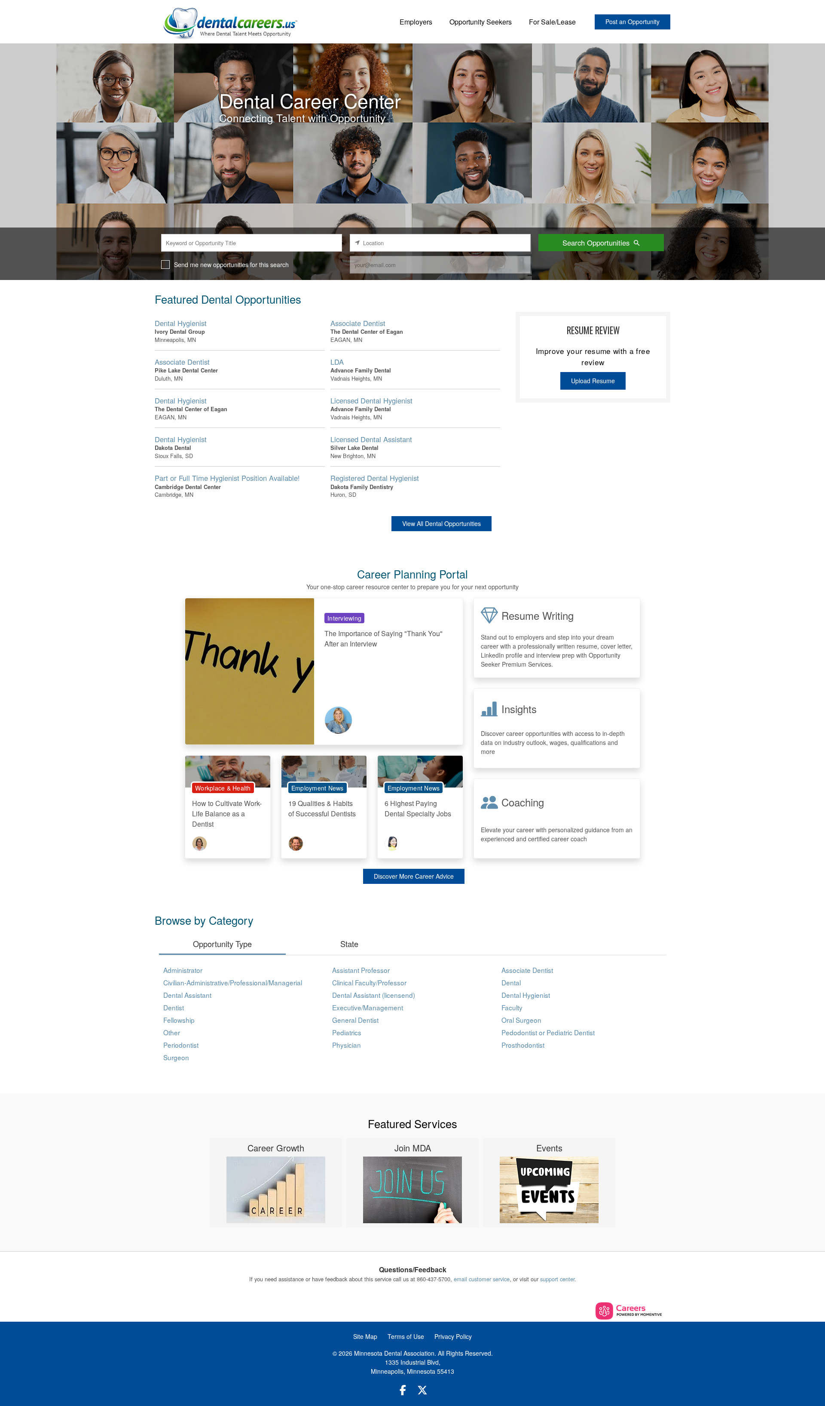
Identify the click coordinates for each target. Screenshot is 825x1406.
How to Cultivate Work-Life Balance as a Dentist (227, 813)
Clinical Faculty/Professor (369, 982)
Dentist (173, 1007)
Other (171, 1032)
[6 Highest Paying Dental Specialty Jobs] (420, 770)
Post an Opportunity (632, 21)
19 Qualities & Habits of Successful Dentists (322, 808)
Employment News (317, 788)
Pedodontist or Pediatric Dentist (548, 1032)
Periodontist (181, 1044)
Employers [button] (416, 22)
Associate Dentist (527, 970)
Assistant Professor (361, 970)
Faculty (511, 1007)
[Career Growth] (275, 1190)
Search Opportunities (595, 242)
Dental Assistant (187, 995)
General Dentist (355, 1020)
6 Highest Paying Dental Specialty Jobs (418, 808)
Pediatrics (346, 1032)
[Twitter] (422, 1389)
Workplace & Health (223, 788)
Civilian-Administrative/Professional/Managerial (232, 982)
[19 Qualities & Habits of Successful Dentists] (324, 770)
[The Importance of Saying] (249, 670)
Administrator (182, 970)
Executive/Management (367, 1007)
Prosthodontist (522, 1044)
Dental (511, 982)
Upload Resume (593, 380)
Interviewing (344, 618)
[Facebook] (403, 1389)
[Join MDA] (412, 1190)
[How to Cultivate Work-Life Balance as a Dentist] (227, 770)
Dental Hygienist (525, 995)
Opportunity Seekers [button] (480, 22)
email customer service (482, 1279)
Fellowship (179, 1020)
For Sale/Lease (552, 22)
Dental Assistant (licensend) (373, 995)
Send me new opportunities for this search (231, 264)
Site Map (365, 1336)
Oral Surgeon (521, 1020)
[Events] (549, 1190)
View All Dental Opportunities (441, 523)
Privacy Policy (453, 1336)
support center (557, 1279)
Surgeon (176, 1057)
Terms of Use (406, 1336)
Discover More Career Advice (414, 876)
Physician (346, 1044)
